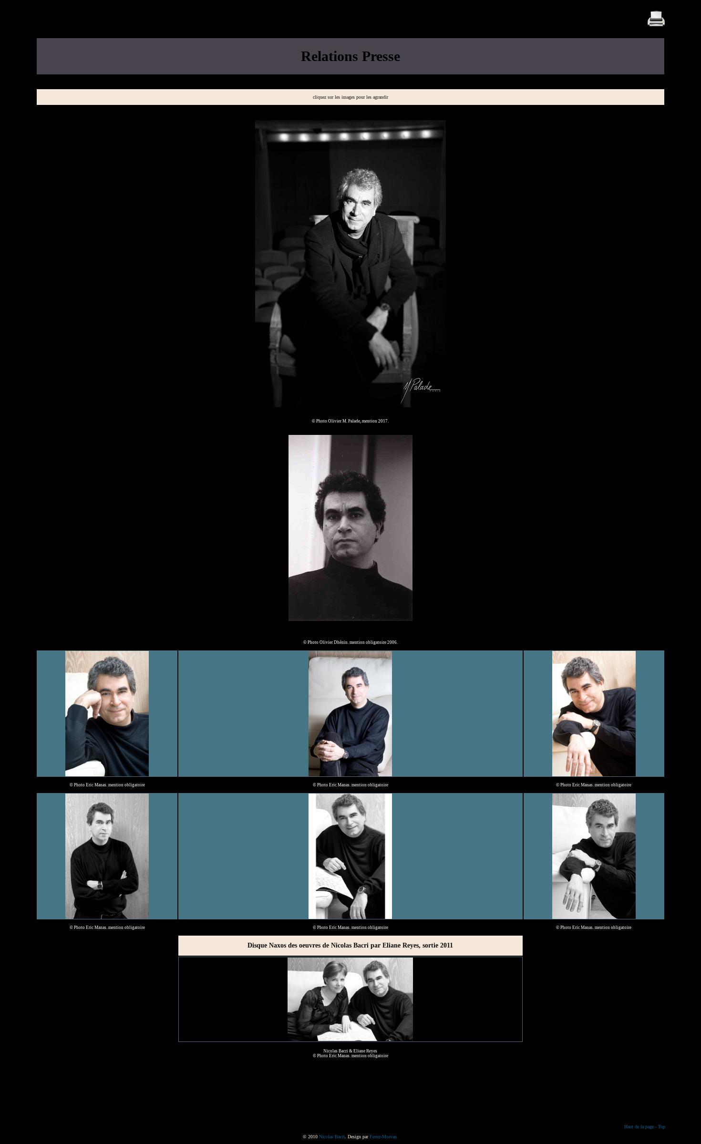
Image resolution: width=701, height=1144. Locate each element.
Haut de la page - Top (644, 1126)
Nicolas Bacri (332, 1136)
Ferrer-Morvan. (384, 1136)
